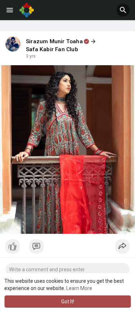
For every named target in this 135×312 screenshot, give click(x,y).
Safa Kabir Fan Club (52, 49)
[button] (123, 10)
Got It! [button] (67, 301)
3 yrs (31, 56)
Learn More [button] (79, 288)
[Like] (67, 248)
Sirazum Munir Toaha (54, 41)
